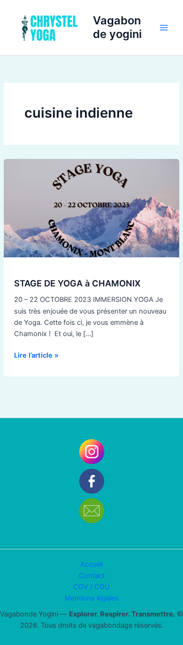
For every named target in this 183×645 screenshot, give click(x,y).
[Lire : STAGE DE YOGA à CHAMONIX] (91, 207)
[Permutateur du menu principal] (164, 28)
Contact (92, 575)
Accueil (91, 564)
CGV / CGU (91, 587)
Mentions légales (92, 598)
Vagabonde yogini (117, 27)
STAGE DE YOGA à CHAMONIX (77, 283)
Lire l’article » (36, 355)
